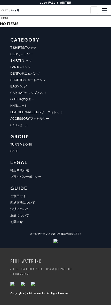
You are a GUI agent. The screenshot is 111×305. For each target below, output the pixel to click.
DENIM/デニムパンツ (25, 73)
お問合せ (16, 221)
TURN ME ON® (21, 144)
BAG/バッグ (18, 86)
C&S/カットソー (21, 54)
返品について (19, 215)
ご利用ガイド (19, 196)
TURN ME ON (55, 10)
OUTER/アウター (22, 99)
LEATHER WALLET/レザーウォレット (36, 112)
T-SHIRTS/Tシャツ (23, 47)
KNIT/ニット (18, 105)
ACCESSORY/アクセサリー (29, 118)
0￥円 (10, 11)
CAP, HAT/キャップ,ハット (28, 92)
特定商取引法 (19, 170)
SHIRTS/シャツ (21, 60)
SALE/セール (19, 125)
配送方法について (22, 202)
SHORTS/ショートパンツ (28, 79)
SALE (14, 150)
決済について (19, 208)
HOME (5, 18)
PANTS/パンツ (20, 67)
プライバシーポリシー (25, 176)
